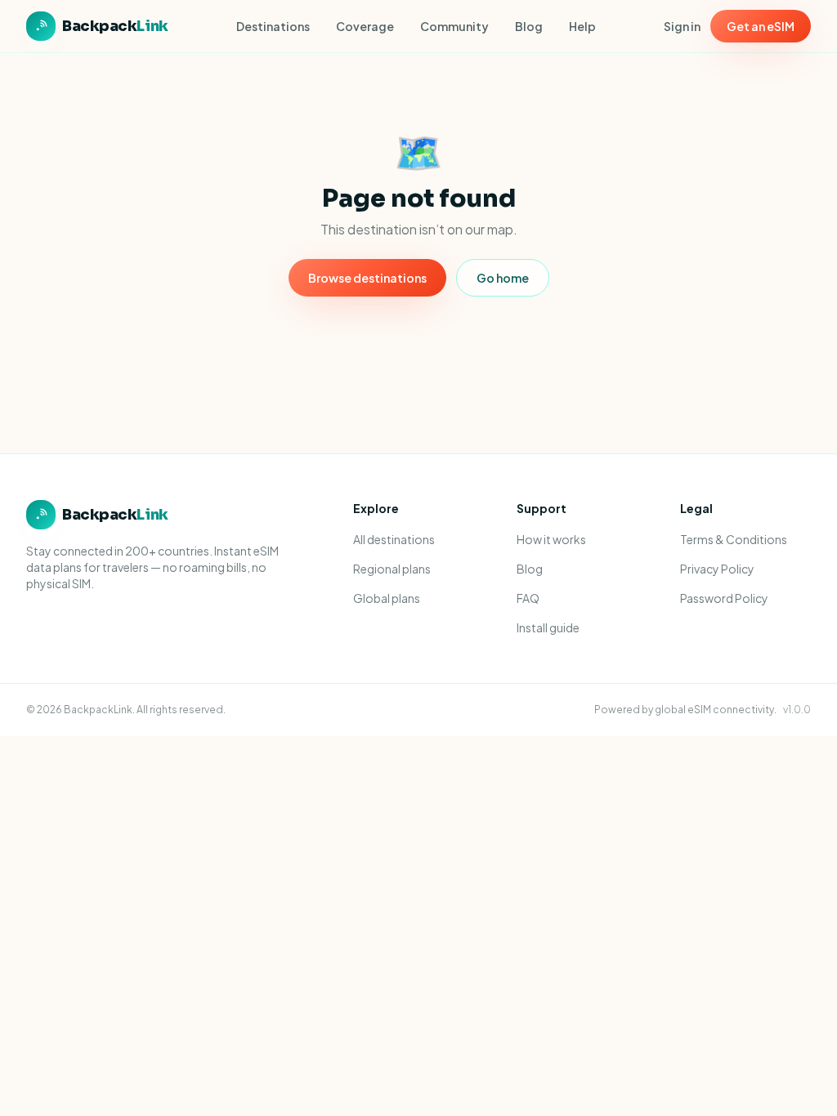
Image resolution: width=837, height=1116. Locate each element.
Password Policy (724, 598)
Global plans (386, 598)
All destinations (394, 539)
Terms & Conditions (733, 539)
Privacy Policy (717, 568)
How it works (551, 539)
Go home (503, 277)
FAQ (528, 598)
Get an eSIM (760, 26)
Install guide (548, 627)
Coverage (365, 26)
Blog (529, 26)
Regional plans (392, 568)
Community (454, 26)
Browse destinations (367, 277)
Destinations (273, 26)
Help (582, 26)
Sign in (682, 26)
